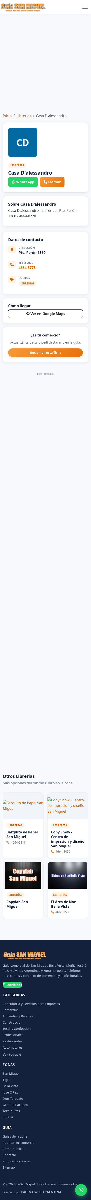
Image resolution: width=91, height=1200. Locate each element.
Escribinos (14, 985)
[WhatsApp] (81, 1190)
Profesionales (13, 1035)
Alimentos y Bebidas (18, 1016)
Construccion (13, 1022)
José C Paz (10, 1092)
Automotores (12, 1047)
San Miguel (11, 1073)
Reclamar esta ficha (45, 352)
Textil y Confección (17, 1028)
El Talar (8, 1117)
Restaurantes (12, 1041)
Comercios (11, 1010)
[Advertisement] (45, 61)
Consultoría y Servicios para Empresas (31, 1004)
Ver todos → (12, 1054)
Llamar (54, 182)
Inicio (7, 115)
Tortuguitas (11, 1111)
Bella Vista (10, 1086)
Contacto (9, 1155)
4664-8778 (27, 267)
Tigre (6, 1080)
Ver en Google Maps (47, 313)
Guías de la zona (15, 1136)
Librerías (24, 115)
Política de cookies (17, 1161)
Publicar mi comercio (18, 1142)
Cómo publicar (14, 1149)
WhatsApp (25, 182)
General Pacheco (15, 1105)
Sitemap (9, 1167)
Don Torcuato (13, 1098)
